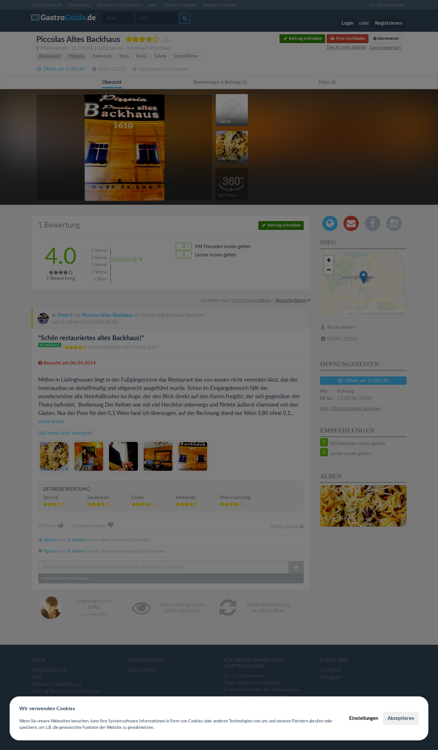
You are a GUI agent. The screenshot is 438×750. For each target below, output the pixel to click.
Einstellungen (363, 718)
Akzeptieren (401, 718)
